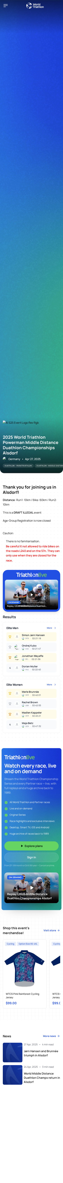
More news (49, 1036)
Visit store (50, 930)
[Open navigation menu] (5, 5)
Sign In (31, 857)
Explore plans (34, 846)
